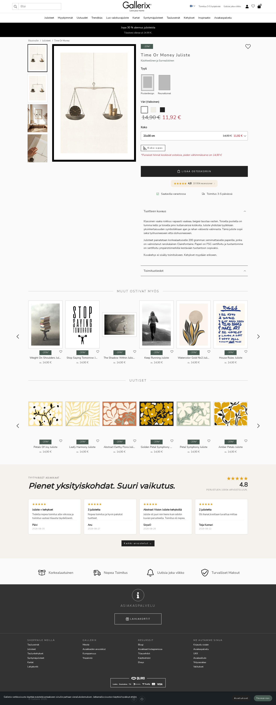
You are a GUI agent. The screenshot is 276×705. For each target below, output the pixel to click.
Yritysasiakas (199, 662)
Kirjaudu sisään (201, 644)
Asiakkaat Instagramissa (150, 649)
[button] (15, 6)
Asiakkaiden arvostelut (94, 649)
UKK (195, 653)
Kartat (136, 18)
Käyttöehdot (144, 658)
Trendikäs (97, 18)
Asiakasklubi (199, 658)
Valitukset (198, 666)
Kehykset (189, 18)
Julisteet (49, 18)
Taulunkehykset (35, 653)
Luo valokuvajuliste (117, 18)
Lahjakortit (140, 618)
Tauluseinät (173, 18)
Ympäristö (88, 658)
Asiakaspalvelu (223, 18)
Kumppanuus (89, 653)
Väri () (150, 102)
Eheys (141, 662)
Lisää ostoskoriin (196, 171)
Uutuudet (82, 18)
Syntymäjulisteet (153, 18)
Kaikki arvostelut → (138, 543)
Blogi (140, 644)
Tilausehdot (144, 653)
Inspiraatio (204, 18)
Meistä (86, 644)
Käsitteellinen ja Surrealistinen (157, 60)
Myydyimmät (65, 18)
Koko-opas (155, 147)
